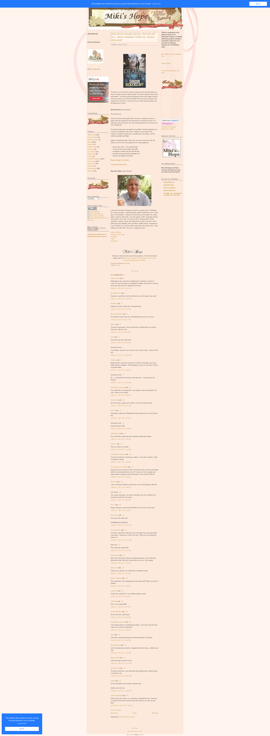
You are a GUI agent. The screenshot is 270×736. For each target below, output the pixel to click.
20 (120, 504)
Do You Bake (92, 151)
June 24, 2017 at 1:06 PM (121, 640)
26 (126, 578)
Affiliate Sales (92, 135)
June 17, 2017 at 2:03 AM (121, 382)
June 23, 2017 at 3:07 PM (121, 573)
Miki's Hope (123, 9)
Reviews (90, 171)
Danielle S (114, 303)
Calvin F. (114, 444)
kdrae (113, 337)
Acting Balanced (169, 182)
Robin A (113, 324)
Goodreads (114, 241)
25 (123, 568)
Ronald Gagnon (116, 645)
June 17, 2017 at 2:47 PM (121, 418)
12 (120, 410)
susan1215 (114, 591)
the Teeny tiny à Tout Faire (119, 467)
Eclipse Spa (91, 154)
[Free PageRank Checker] (92, 209)
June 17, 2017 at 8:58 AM (121, 395)
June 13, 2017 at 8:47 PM (121, 309)
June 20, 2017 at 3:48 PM (121, 487)
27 (123, 591)
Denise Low (114, 568)
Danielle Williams (116, 611)
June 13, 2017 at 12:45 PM (121, 288)
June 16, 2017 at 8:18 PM (121, 342)
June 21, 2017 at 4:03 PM (121, 510)
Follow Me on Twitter (167, 129)
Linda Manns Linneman (118, 387)
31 (119, 635)
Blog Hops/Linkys (93, 139)
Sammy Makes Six (170, 190)
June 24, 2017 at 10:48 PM (121, 676)
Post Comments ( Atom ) (126, 717)
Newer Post (114, 713)
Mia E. (113, 504)
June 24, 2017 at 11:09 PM (121, 691)
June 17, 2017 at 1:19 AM (121, 370)
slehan (113, 681)
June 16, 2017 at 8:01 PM (121, 332)
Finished (90, 156)
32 (125, 645)
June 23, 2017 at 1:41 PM (121, 563)
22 (126, 530)
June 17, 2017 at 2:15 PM (121, 405)
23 (119, 545)
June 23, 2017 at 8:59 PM (121, 596)
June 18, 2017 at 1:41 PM (121, 449)
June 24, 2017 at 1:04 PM (121, 630)
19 (120, 492)
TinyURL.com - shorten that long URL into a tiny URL (173, 194)
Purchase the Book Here (118, 164)
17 (132, 467)
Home (135, 713)
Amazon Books (166, 63)
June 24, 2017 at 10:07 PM (121, 663)
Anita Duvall (115, 400)
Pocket (140, 734)
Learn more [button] (22, 723)
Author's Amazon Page (118, 234)
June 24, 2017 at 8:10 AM (121, 617)
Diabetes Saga (92, 147)
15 (121, 444)
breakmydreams (116, 530)
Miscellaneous (92, 168)
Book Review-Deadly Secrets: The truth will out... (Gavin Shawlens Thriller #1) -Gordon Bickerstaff (133, 37)
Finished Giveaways (94, 159)
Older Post (155, 713)
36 (127, 695)
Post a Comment (116, 710)
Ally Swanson (115, 668)
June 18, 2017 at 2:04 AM (121, 428)
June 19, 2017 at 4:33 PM (121, 462)
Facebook (114, 236)
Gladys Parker (115, 278)
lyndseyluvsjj (115, 555)
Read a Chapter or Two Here (120, 160)
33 (124, 657)
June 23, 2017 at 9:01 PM (121, 607)
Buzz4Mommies (116, 293)
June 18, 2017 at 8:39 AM (121, 439)
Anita (112, 635)
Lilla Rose (91, 166)
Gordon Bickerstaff (117, 695)
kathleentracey (115, 433)
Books (89, 142)
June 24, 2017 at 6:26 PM (121, 653)
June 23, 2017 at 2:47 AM (121, 550)
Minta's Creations (116, 578)
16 (130, 454)
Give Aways (91, 161)
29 (126, 611)
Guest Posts (91, 163)
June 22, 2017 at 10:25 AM (121, 525)
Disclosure (91, 149)
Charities (90, 144)
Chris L (113, 410)
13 (123, 423)
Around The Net (92, 137)
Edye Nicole (115, 515)
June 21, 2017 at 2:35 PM (121, 500)
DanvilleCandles (169, 185)
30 (130, 622)
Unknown (114, 360)
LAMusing (114, 601)
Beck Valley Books (117, 314)
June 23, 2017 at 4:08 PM (121, 586)
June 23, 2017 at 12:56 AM (121, 540)
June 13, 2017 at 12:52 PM (121, 299)
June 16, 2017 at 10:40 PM (121, 355)
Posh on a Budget (169, 188)
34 (124, 668)
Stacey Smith (115, 657)
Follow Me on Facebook (168, 127)
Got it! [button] (22, 729)
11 (123, 400)
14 (125, 433)
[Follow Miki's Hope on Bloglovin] (170, 121)
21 (123, 515)
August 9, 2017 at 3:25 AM (121, 705)
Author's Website (116, 232)
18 (121, 482)
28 (122, 601)
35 (120, 681)
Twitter (113, 239)
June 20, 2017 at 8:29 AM (121, 477)
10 (130, 387)
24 (124, 555)
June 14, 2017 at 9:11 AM (121, 319)
